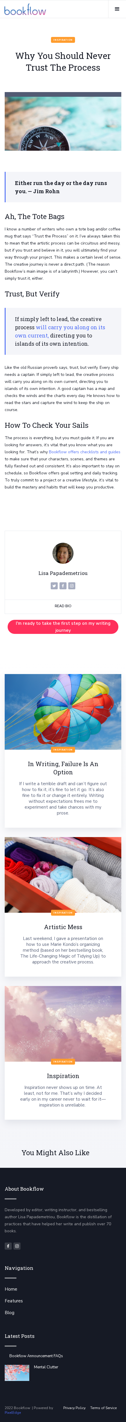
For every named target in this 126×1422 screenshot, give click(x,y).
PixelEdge (13, 1412)
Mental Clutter (46, 1367)
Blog (9, 1313)
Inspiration (63, 40)
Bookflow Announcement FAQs (36, 1356)
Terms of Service (103, 1408)
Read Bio (63, 606)
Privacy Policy (74, 1408)
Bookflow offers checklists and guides (84, 452)
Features (14, 1301)
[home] (25, 9)
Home (11, 1289)
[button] (117, 9)
